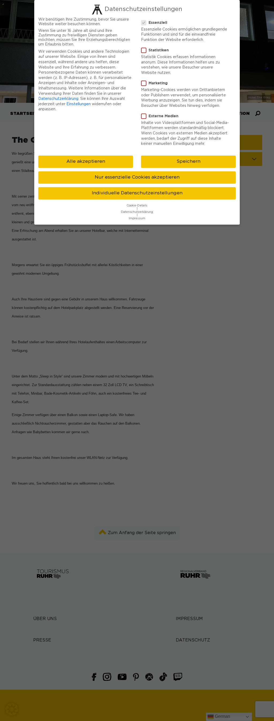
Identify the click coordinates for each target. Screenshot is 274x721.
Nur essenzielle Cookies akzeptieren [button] (137, 177)
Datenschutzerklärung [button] (137, 212)
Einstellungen (78, 104)
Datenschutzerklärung (58, 99)
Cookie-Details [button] (137, 205)
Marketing (158, 83)
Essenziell (158, 22)
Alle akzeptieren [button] (85, 161)
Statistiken (159, 50)
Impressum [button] (137, 218)
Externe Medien (163, 116)
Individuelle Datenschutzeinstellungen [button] (137, 193)
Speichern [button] (188, 161)
